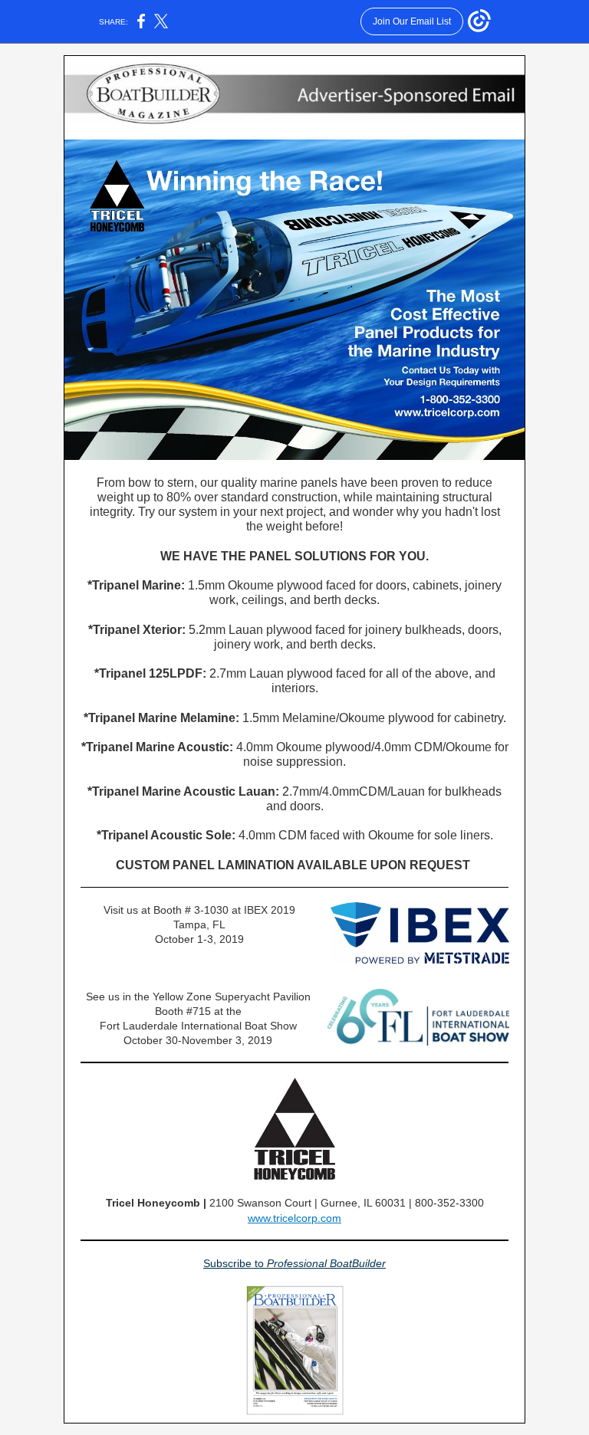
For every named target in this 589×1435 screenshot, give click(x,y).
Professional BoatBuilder (326, 1263)
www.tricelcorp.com (294, 1218)
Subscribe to (235, 1263)
